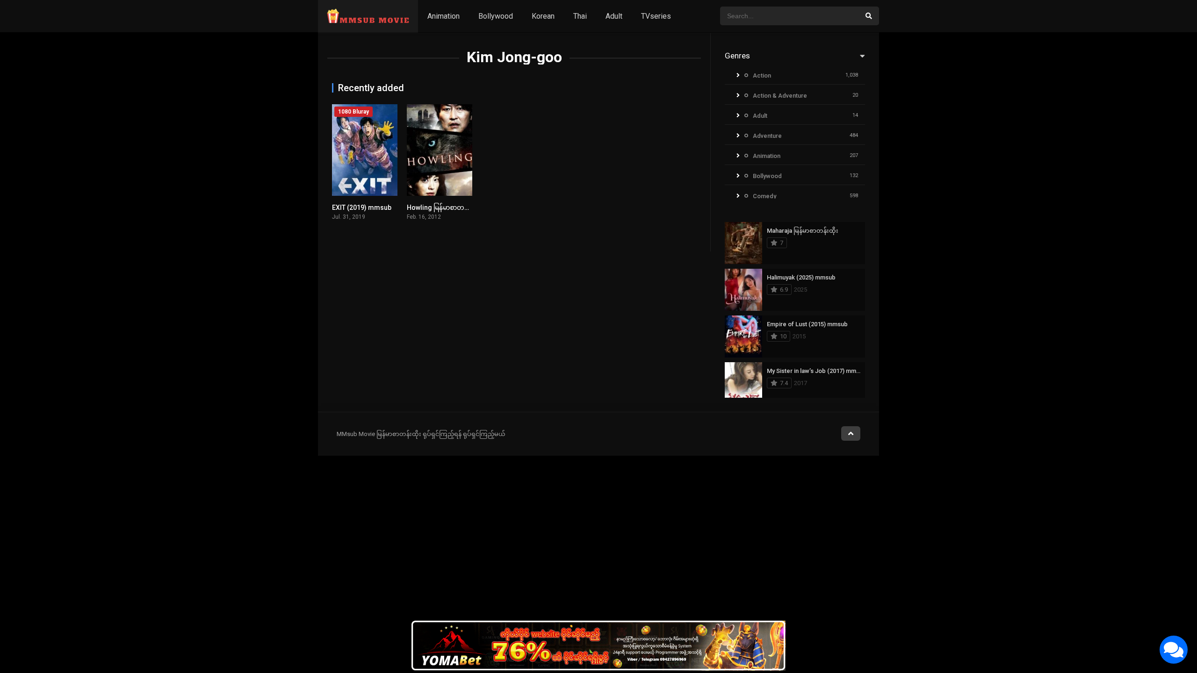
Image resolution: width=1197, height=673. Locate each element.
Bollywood (495, 16)
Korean (543, 16)
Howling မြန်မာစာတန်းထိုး (443, 207)
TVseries (656, 16)
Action (762, 75)
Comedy (764, 196)
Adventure (767, 135)
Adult (614, 16)
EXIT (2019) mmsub (361, 207)
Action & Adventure (780, 95)
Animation (443, 16)
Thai (580, 16)
